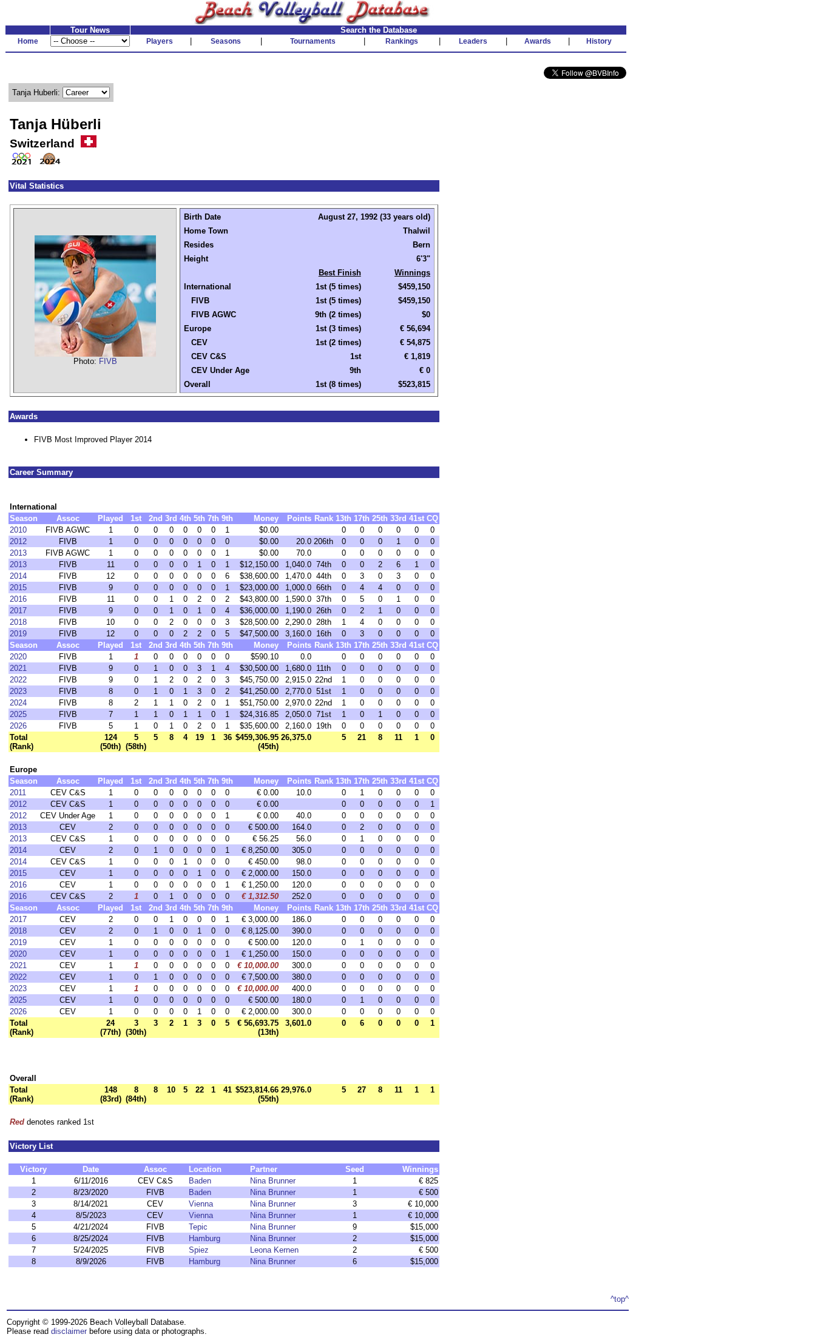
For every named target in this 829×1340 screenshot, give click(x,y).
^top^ (620, 1299)
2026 (18, 725)
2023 (18, 691)
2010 (18, 529)
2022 (18, 679)
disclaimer (69, 1331)
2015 (18, 587)
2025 (18, 714)
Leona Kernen (274, 1249)
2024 (18, 702)
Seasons (226, 41)
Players (159, 41)
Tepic (198, 1226)
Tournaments (313, 41)
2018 (18, 622)
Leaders (473, 41)
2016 (18, 599)
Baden (200, 1180)
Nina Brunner (273, 1180)
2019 (18, 633)
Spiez (199, 1249)
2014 (18, 576)
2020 (18, 656)
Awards (537, 41)
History (599, 41)
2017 (18, 610)
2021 (18, 668)
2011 (18, 792)
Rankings (401, 41)
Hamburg (204, 1238)
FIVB (108, 361)
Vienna (201, 1203)
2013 (18, 552)
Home (28, 41)
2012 (18, 541)
